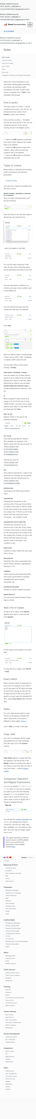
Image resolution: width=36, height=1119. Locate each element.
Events (7, 995)
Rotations (8, 901)
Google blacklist (10, 1042)
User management (11, 1073)
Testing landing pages (12, 944)
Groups (7, 1086)
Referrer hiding (9, 1005)
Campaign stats (10, 906)
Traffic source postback (12, 975)
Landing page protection (12, 933)
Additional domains (11, 1037)
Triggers (7, 1081)
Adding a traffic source (12, 973)
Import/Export (9, 1017)
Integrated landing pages (13, 928)
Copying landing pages (12, 931)
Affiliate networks (10, 963)
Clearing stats (9, 1071)
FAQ (6, 876)
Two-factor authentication (13, 1022)
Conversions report (11, 1076)
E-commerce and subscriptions (14, 997)
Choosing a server (10, 868)
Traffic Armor (9, 1062)
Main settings (9, 1014)
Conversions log (10, 1079)
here (13, 847)
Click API (8, 990)
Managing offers (10, 955)
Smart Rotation (9, 903)
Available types (11, 181)
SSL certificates (10, 1039)
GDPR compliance (10, 1025)
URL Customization (11, 1020)
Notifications (9, 1027)
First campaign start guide (13, 873)
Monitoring (8, 1084)
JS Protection (9, 938)
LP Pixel (7, 936)
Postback (8, 992)
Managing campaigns (11, 890)
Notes (7, 914)
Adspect (8, 1059)
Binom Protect (9, 1051)
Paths (3, 69)
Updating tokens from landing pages (16, 941)
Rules (7, 898)
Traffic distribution (10, 895)
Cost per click (9, 1000)
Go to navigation (9, 31)
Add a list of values (7, 63)
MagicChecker (9, 1056)
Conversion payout (11, 1003)
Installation (8, 870)
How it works (6, 57)
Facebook (8, 978)
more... (23, 721)
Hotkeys (7, 1089)
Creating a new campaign (13, 893)
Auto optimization (10, 908)
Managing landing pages (12, 923)
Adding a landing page (12, 925)
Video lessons (9, 881)
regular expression (22, 819)
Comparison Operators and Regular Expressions (16, 75)
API (6, 1054)
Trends (7, 911)
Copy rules (5, 72)
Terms (7, 878)
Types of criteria (7, 60)
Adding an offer (10, 958)
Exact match (5, 66)
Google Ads (8, 980)
